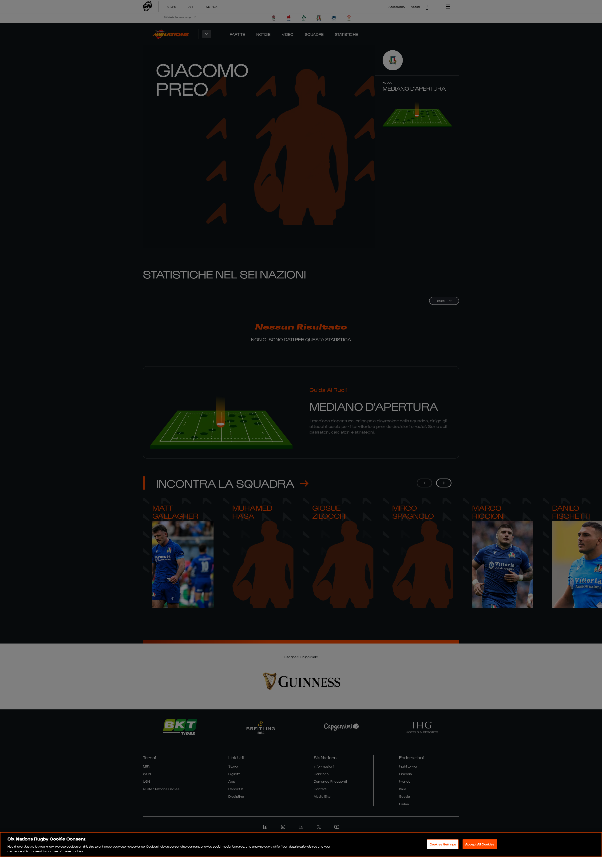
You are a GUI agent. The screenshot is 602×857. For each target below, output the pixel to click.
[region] (301, 844)
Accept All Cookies (479, 844)
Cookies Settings (443, 844)
